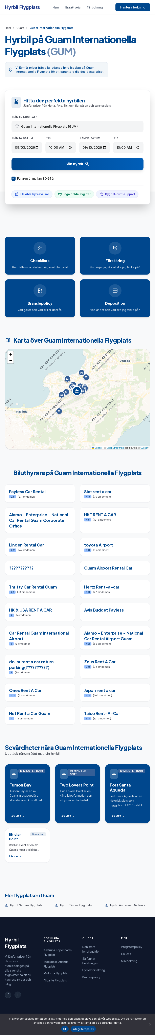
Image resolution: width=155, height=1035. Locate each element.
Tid (48, 138)
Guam (20, 27)
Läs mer (17, 816)
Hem (56, 7)
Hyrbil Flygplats (22, 7)
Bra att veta (73, 7)
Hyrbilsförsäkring (93, 970)
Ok (65, 1029)
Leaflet (98, 447)
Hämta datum (22, 138)
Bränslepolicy (91, 977)
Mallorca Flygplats (56, 973)
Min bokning (95, 7)
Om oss (126, 954)
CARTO (144, 447)
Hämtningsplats (24, 117)
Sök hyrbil (78, 164)
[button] (77, 395)
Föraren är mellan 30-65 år (36, 178)
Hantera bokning (132, 7)
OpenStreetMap (115, 447)
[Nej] (150, 1024)
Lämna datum (90, 138)
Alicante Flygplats (55, 980)
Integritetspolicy (131, 947)
